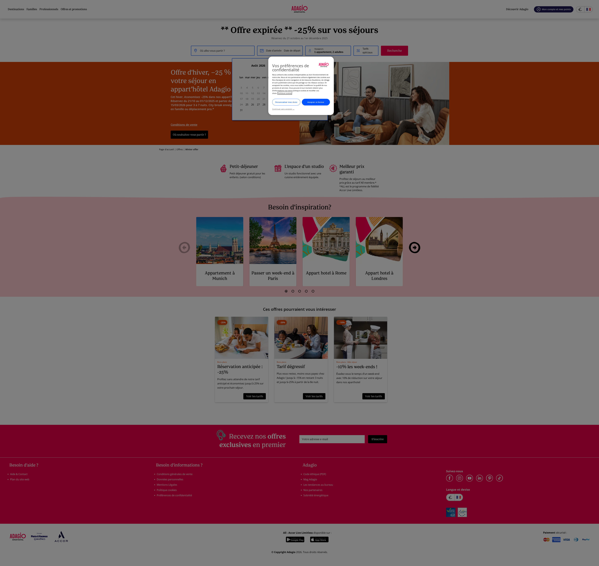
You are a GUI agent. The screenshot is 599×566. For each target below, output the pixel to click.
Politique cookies (285, 93)
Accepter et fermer (315, 102)
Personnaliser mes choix (286, 102)
